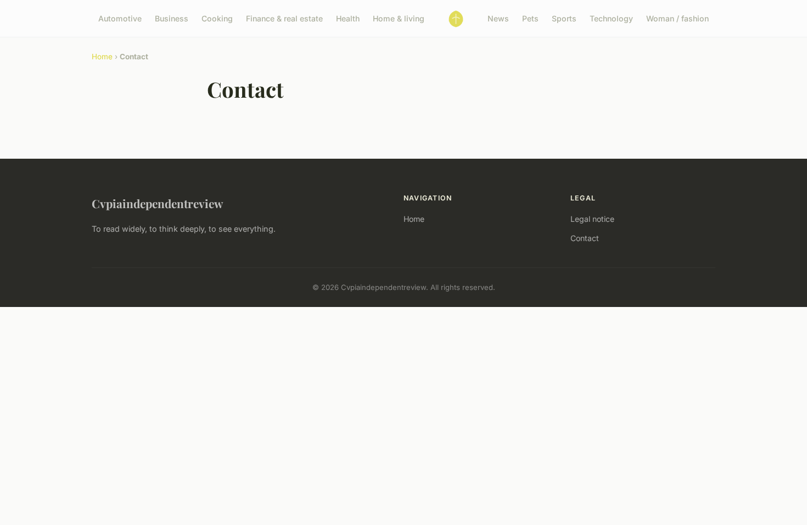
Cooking (217, 18)
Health (348, 18)
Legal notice (592, 219)
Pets (530, 18)
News (498, 18)
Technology (611, 18)
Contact (584, 238)
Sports (564, 18)
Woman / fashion (677, 18)
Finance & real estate (284, 18)
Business (171, 18)
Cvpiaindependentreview (157, 203)
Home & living (398, 18)
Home (102, 56)
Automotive (120, 18)
